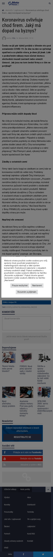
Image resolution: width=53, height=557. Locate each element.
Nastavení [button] (37, 285)
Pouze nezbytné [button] (20, 285)
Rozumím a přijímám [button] (26, 292)
